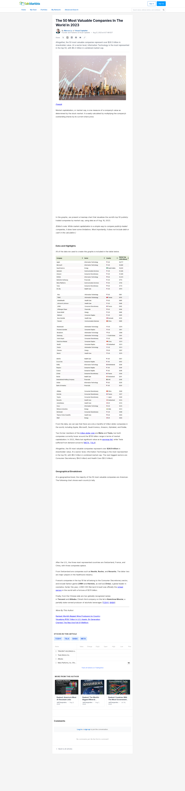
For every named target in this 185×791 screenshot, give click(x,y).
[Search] (163, 10)
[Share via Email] (80, 37)
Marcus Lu (68, 30)
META (86, 443)
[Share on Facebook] (76, 37)
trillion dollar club (87, 433)
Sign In (151, 3)
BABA (112, 602)
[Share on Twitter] (63, 37)
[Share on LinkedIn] (71, 37)
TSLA (92, 443)
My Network (56, 10)
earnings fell (107, 439)
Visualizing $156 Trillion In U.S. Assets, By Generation (78, 619)
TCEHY (106, 602)
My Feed (33, 10)
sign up (87, 729)
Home (23, 10)
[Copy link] (84, 37)
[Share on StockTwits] (67, 37)
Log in (79, 729)
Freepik (59, 104)
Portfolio (44, 10)
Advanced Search (71, 10)
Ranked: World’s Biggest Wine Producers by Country (78, 616)
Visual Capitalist (81, 30)
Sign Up (161, 3)
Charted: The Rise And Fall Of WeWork (72, 623)
